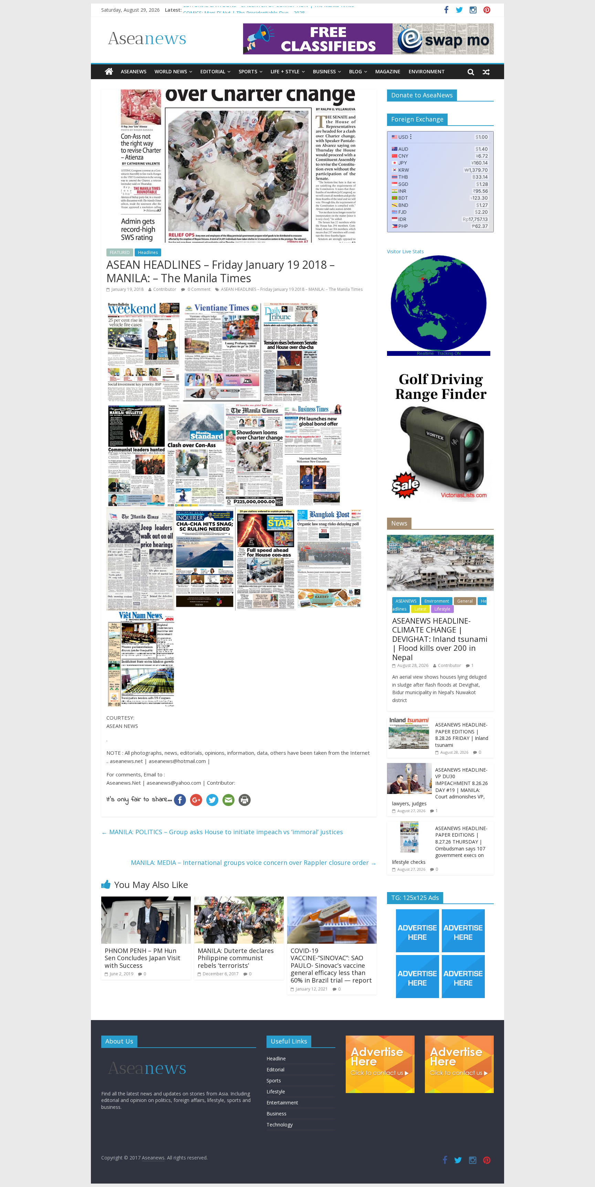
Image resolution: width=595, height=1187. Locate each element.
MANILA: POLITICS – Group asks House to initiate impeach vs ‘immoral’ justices (222, 832)
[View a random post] (486, 71)
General (465, 601)
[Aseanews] (109, 71)
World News (171, 71)
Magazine (387, 71)
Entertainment (282, 1102)
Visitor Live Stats (405, 251)
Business (324, 71)
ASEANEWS (133, 71)
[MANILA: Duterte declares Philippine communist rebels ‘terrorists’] (239, 900)
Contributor (164, 289)
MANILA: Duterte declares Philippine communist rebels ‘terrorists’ (236, 957)
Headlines (148, 252)
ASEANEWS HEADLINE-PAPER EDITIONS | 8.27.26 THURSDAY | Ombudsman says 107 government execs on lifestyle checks (440, 845)
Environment (427, 71)
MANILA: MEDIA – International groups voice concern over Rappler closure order (254, 862)
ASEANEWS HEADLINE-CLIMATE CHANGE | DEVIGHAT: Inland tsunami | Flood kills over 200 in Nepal (440, 638)
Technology (280, 1124)
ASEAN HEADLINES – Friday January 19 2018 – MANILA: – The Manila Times (292, 289)
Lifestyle (442, 609)
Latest (420, 609)
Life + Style (285, 71)
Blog (355, 71)
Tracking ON (449, 353)
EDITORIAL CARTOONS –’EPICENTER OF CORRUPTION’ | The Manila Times (268, 10)
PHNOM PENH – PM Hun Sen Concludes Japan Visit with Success (142, 957)
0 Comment (198, 289)
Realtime (425, 353)
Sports (248, 71)
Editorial (212, 71)
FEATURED (120, 252)
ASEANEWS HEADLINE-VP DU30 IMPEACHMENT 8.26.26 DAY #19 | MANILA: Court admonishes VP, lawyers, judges (440, 786)
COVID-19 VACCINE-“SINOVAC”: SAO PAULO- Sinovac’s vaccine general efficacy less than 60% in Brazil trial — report (331, 965)
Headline (276, 1058)
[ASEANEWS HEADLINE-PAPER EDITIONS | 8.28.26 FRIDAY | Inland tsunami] (409, 721)
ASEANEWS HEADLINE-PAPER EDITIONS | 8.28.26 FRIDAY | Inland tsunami (461, 734)
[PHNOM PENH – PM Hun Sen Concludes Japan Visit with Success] (146, 900)
